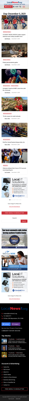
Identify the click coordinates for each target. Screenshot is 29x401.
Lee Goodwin (7, 172)
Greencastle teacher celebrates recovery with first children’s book (17, 355)
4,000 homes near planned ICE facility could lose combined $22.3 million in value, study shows (17, 341)
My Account (11, 398)
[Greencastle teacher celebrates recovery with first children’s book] (4, 354)
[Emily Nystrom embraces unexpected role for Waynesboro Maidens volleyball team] (4, 347)
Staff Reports (7, 38)
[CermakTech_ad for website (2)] (14, 187)
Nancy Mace (7, 118)
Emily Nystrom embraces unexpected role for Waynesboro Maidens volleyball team (16, 348)
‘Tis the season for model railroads (11, 116)
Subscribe (18, 398)
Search (14, 218)
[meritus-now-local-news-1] (14, 260)
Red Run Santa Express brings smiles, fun (14, 142)
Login (16, 6)
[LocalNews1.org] (14, 2)
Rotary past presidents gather (10, 62)
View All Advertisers (14, 206)
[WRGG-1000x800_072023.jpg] (14, 238)
